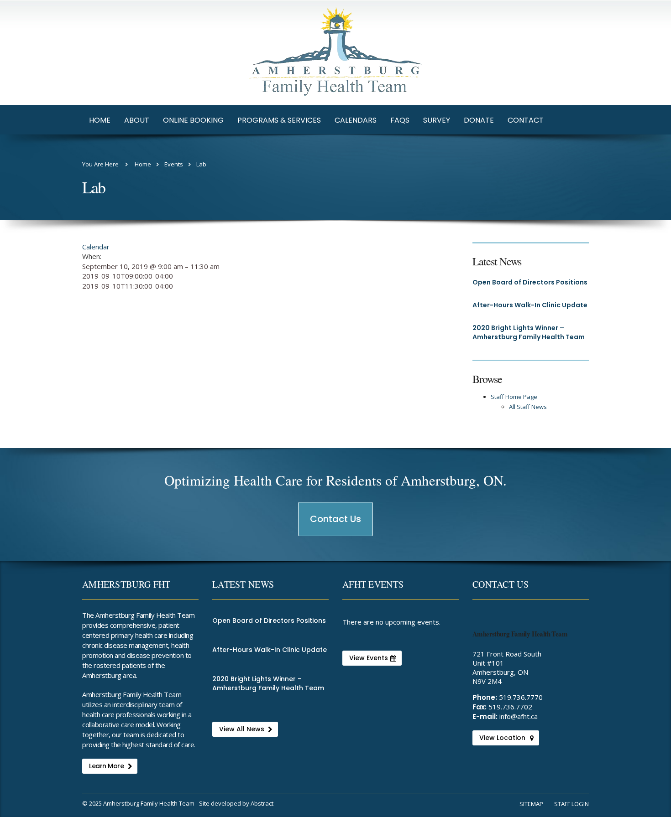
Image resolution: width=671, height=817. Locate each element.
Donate (479, 120)
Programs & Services (279, 120)
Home (99, 120)
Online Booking (193, 120)
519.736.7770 (521, 697)
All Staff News (528, 407)
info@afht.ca (518, 716)
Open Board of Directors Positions (529, 282)
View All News (241, 729)
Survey (436, 120)
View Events (368, 657)
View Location (502, 737)
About (136, 120)
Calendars (356, 120)
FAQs (399, 120)
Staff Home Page (514, 397)
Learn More (106, 765)
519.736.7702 (510, 706)
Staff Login (571, 804)
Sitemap (531, 804)
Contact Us (335, 524)
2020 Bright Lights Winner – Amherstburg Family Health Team (528, 332)
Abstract (262, 803)
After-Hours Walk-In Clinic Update (529, 305)
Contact (526, 120)
